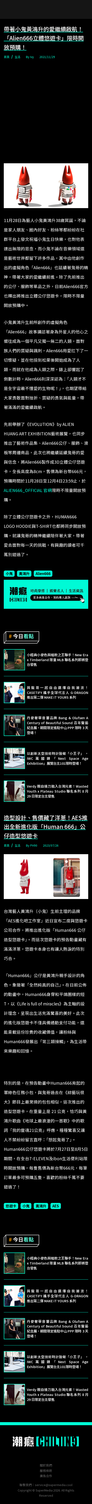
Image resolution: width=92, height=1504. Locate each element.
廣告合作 (46, 1476)
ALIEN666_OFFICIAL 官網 (28, 490)
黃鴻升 (24, 573)
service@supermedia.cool (53, 1485)
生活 (17, 57)
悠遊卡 (11, 1205)
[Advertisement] (46, 112)
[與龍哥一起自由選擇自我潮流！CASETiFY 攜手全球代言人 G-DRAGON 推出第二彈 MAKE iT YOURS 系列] (14, 692)
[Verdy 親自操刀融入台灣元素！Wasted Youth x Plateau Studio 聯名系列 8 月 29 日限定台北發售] (14, 791)
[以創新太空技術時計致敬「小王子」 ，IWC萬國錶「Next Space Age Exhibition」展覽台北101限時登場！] (14, 758)
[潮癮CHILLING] (46, 1441)
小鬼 (9, 573)
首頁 (6, 57)
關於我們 (46, 1465)
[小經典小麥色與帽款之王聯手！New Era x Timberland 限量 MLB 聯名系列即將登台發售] (14, 659)
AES (55, 1205)
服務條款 (46, 1470)
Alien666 (43, 573)
